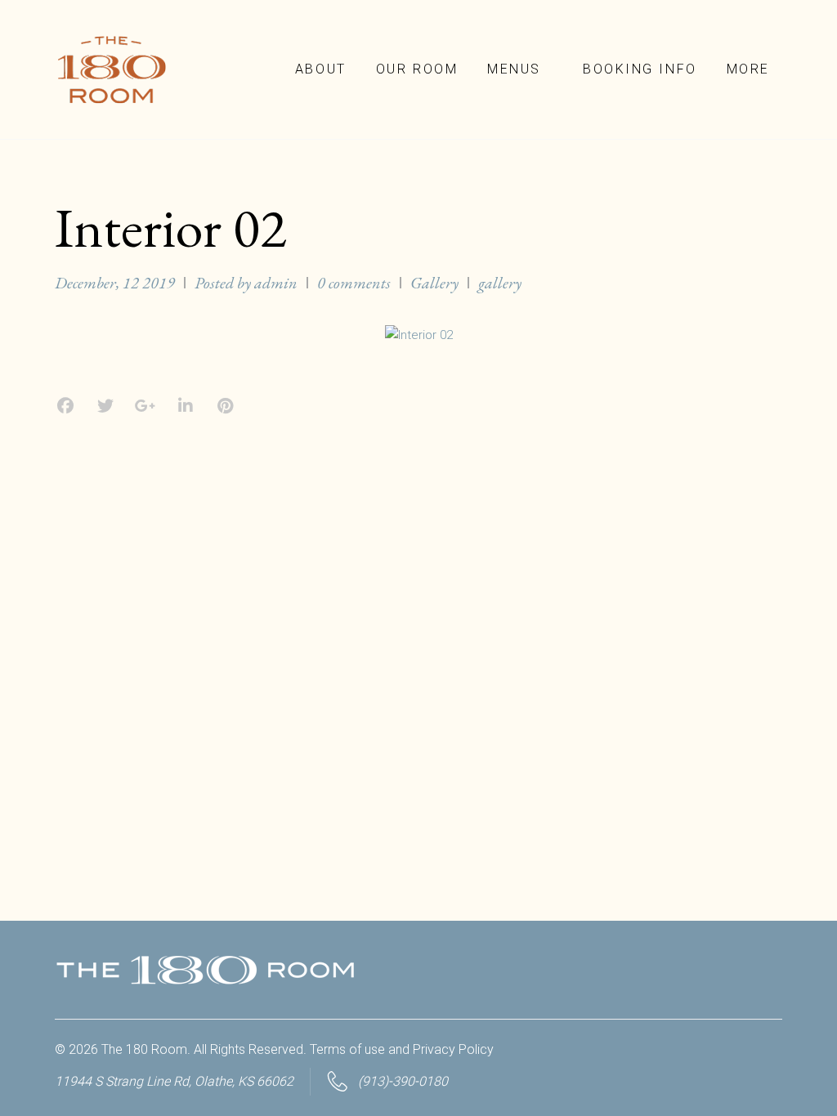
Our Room (417, 69)
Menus (514, 69)
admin (276, 282)
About (321, 69)
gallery (499, 282)
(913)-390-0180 (403, 1081)
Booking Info (640, 69)
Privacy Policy (453, 1049)
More (748, 69)
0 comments (354, 282)
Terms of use (347, 1049)
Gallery (434, 282)
